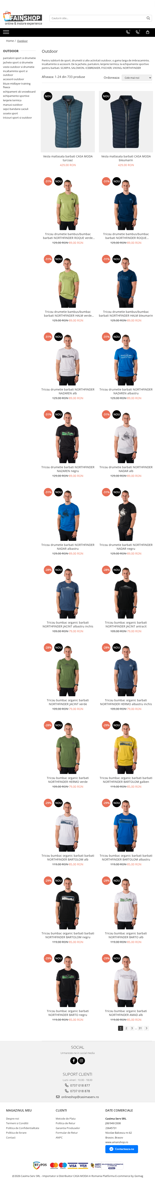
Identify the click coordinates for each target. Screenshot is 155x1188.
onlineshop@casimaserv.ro (80, 1097)
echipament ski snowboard (19, 91)
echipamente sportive (16, 96)
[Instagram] (81, 1060)
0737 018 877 (79, 1085)
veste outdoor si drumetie (18, 67)
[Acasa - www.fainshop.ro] (23, 18)
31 (140, 1028)
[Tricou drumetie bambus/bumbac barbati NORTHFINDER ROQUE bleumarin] (126, 203)
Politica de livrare (16, 1132)
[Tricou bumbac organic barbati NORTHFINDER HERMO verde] (68, 747)
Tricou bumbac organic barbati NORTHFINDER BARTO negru (68, 1013)
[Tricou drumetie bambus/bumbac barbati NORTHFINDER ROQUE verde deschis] (68, 203)
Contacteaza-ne (124, 1149)
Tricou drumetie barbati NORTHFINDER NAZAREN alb (67, 391)
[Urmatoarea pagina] (146, 1028)
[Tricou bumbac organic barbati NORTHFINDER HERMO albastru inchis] (126, 669)
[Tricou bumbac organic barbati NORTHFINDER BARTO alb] (126, 902)
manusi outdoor (13, 104)
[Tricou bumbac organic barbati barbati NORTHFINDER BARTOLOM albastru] (126, 825)
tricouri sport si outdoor (17, 117)
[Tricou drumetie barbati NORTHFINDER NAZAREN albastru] (126, 358)
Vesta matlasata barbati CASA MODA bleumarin (126, 158)
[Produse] (6, 33)
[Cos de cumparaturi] (147, 32)
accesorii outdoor (13, 79)
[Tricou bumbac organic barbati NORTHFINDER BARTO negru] (68, 980)
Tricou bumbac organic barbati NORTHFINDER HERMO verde (68, 780)
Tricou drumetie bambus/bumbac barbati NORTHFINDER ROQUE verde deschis (68, 236)
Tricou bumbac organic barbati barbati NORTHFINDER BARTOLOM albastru (126, 857)
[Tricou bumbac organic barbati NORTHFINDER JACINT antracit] (126, 592)
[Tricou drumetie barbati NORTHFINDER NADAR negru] (126, 514)
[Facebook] (73, 1060)
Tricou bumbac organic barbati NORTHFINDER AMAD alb (126, 1013)
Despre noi (12, 1118)
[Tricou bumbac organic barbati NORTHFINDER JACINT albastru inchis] (68, 592)
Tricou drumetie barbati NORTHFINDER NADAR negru (126, 547)
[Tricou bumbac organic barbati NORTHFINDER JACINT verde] (68, 669)
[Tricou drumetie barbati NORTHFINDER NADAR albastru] (68, 514)
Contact (11, 1137)
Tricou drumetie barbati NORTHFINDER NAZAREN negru (67, 469)
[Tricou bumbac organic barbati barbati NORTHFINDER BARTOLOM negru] (68, 902)
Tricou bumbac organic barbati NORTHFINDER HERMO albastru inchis (126, 702)
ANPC (59, 1137)
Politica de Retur (65, 1123)
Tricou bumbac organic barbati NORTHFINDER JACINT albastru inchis (68, 624)
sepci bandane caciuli (15, 109)
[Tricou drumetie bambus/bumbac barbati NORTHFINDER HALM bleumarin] (126, 281)
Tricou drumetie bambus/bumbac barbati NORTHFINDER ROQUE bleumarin (126, 236)
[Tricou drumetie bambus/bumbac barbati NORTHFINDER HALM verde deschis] (68, 281)
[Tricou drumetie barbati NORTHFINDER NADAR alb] (126, 436)
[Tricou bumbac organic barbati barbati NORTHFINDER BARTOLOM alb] (68, 825)
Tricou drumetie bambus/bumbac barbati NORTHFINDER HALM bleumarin (126, 313)
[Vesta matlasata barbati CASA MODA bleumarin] (126, 121)
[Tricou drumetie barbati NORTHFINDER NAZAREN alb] (68, 358)
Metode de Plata (65, 1118)
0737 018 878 (79, 1091)
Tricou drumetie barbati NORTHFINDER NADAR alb (126, 469)
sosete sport (10, 113)
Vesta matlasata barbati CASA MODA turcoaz (68, 158)
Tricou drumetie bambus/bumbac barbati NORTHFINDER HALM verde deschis (68, 313)
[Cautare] (148, 18)
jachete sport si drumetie (18, 62)
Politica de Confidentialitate (22, 1128)
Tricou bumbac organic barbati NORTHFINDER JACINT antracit (126, 624)
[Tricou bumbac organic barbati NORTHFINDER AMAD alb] (126, 980)
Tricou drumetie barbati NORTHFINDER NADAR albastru (67, 547)
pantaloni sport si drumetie (19, 58)
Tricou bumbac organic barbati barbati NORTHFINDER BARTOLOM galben (126, 780)
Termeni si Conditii (17, 1123)
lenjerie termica (12, 100)
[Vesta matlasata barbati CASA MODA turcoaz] (68, 121)
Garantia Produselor (68, 1128)
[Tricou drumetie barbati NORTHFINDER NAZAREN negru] (68, 436)
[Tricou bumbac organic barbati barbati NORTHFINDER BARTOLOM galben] (126, 747)
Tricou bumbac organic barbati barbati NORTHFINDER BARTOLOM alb (68, 857)
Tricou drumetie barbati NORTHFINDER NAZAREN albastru (126, 391)
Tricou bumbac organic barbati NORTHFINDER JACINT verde (68, 702)
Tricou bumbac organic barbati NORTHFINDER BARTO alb (126, 935)
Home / (11, 41)
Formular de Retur (67, 1132)
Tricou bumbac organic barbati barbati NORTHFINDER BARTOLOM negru (68, 935)
